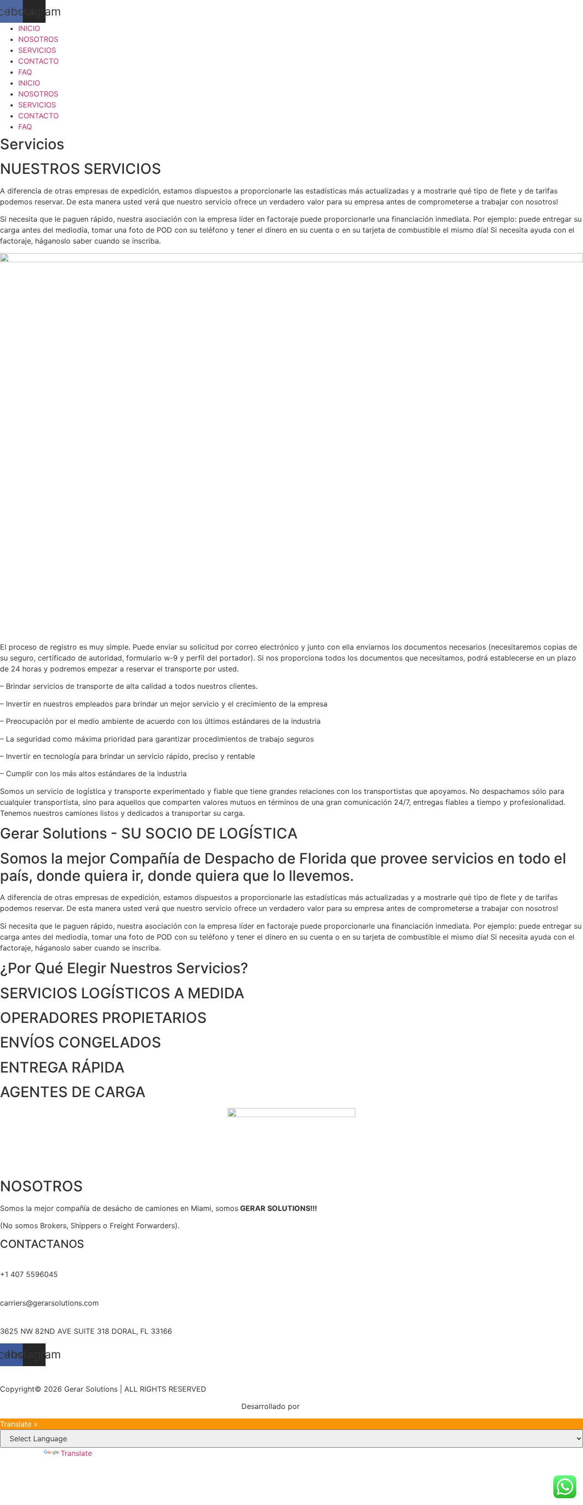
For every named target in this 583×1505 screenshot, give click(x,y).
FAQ (25, 71)
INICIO (29, 28)
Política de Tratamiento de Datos (292, 1371)
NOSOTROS (38, 39)
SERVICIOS (37, 50)
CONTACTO (38, 61)
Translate (76, 1453)
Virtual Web (322, 1406)
